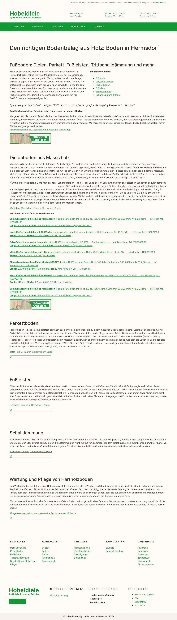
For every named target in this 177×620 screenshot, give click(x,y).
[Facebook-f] (154, 27)
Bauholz (110, 548)
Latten (45, 551)
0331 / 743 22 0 (148, 13)
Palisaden (143, 548)
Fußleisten (101, 88)
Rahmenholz (48, 558)
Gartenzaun (143, 554)
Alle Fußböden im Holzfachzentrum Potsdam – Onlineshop (40, 129)
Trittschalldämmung (19, 558)
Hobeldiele (25, 13)
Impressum (140, 605)
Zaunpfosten (144, 558)
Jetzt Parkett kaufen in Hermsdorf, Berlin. (31, 351)
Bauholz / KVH (78, 27)
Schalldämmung (104, 91)
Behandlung (80, 558)
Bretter (45, 554)
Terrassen (57, 27)
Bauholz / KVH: (115, 542)
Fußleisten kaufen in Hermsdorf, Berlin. (30, 405)
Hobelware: (50, 542)
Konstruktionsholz (114, 551)
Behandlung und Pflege (108, 95)
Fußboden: (18, 542)
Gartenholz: (146, 542)
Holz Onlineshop (159, 3)
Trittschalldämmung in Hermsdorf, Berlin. (31, 451)
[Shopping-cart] (165, 27)
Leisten (45, 548)
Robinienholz (144, 561)
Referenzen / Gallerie (144, 594)
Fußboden (18, 27)
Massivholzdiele (18, 548)
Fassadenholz (49, 561)
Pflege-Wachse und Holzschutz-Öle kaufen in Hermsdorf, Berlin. (43, 513)
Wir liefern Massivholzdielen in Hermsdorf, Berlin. (35, 208)
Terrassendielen (82, 548)
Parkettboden (103, 85)
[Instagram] (160, 27)
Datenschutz (140, 602)
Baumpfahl (143, 551)
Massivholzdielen (105, 81)
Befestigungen (81, 554)
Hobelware (37, 27)
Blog (137, 598)
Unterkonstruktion (82, 551)
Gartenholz (99, 27)
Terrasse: (81, 542)
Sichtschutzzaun (146, 564)
